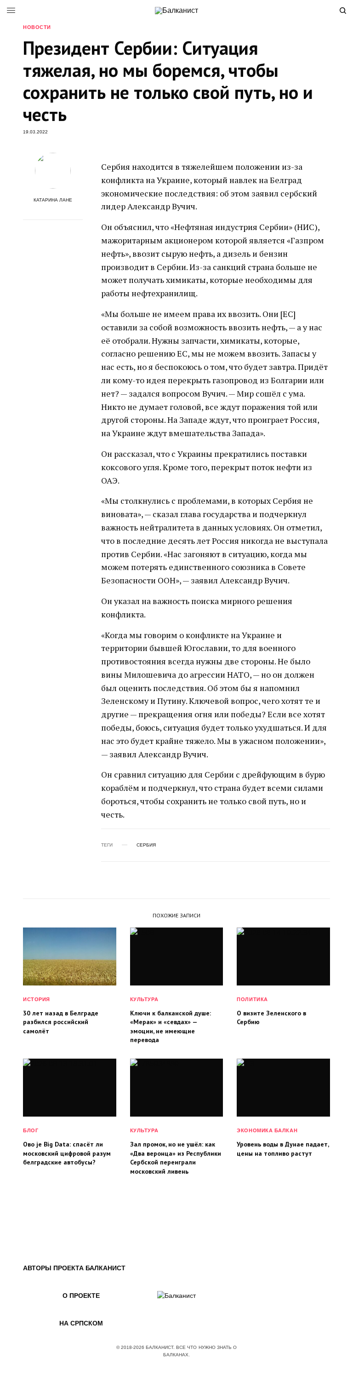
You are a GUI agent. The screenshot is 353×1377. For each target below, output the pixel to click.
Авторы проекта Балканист (74, 1268)
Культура (144, 999)
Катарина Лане (53, 200)
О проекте (81, 1295)
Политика (252, 999)
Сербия (146, 845)
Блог (30, 1130)
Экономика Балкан (267, 1130)
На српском (81, 1323)
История (36, 999)
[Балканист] (176, 10)
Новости (37, 27)
